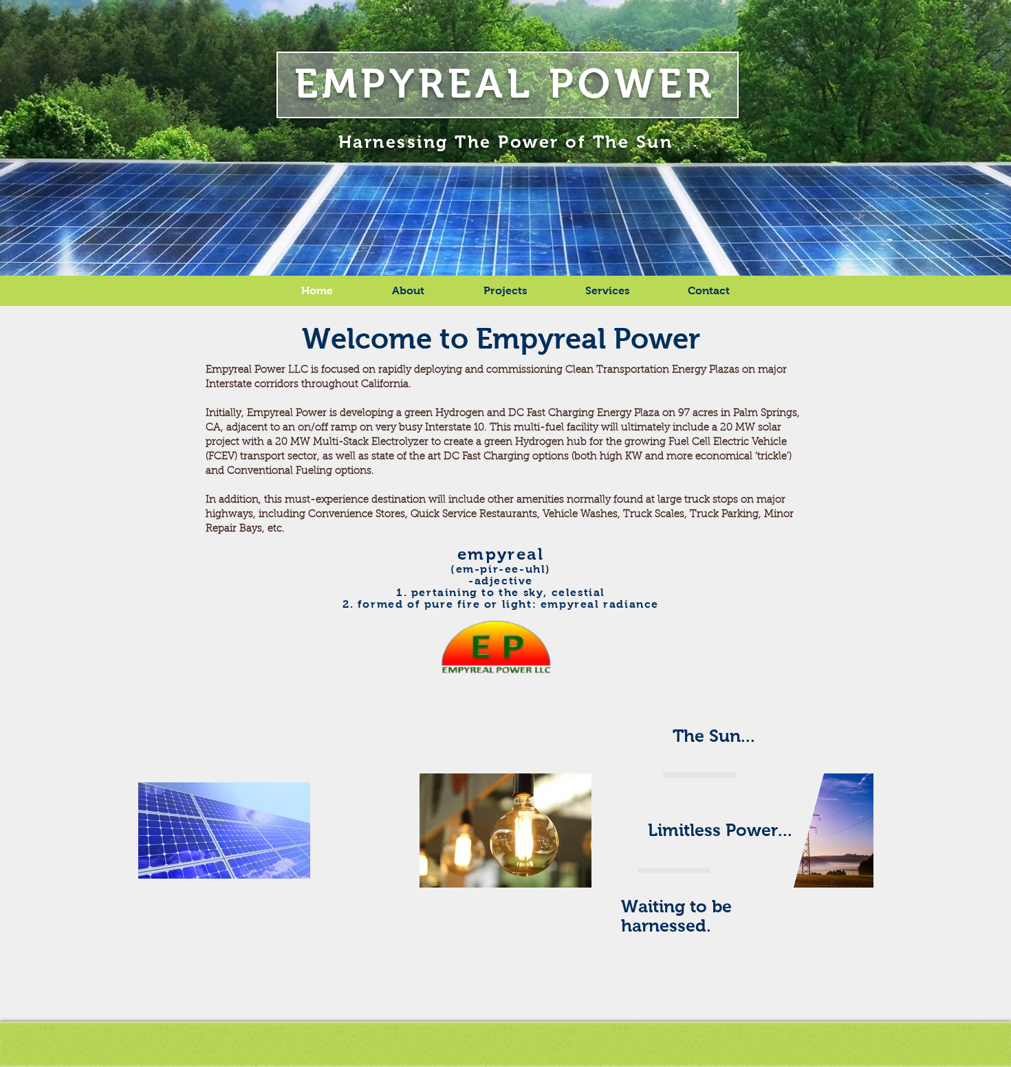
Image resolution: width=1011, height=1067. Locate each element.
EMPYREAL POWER (505, 83)
